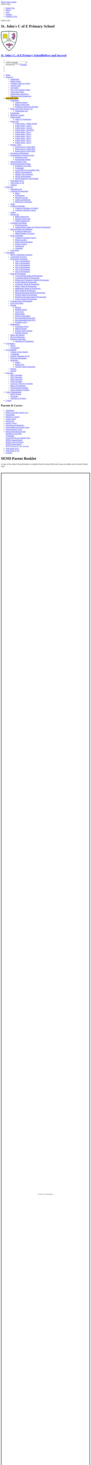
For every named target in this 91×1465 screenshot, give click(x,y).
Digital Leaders (21, 240)
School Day (14, 250)
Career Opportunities (13, 392)
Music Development (18, 386)
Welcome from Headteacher (20, 96)
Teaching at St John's (18, 398)
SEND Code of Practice (24, 174)
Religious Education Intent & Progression (30, 297)
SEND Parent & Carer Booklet (26, 179)
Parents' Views (15, 145)
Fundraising (14, 113)
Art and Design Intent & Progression (29, 276)
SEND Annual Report (23, 172)
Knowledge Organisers (19, 259)
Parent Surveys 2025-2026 (25, 151)
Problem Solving (21, 333)
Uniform (13, 185)
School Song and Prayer (19, 94)
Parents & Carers (12, 98)
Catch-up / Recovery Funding (21, 384)
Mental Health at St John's (25, 233)
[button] (11, 20)
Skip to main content (8, 2)
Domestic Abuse (21, 157)
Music (17, 193)
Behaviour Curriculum (23, 202)
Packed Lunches (21, 225)
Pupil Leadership (16, 236)
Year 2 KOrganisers (22, 263)
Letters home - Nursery (23, 128)
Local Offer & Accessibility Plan (27, 170)
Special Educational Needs (20, 164)
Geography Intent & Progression (27, 284)
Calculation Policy (22, 326)
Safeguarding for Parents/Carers (22, 155)
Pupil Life (9, 187)
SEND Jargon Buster (23, 176)
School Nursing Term (18, 162)
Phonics (18, 307)
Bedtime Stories (21, 310)
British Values (15, 81)
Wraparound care (21, 111)
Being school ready (22, 105)
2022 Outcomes (16, 375)
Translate (23, 65)
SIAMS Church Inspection (25, 367)
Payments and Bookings (19, 153)
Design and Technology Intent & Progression (32, 280)
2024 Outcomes (16, 379)
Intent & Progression (18, 274)
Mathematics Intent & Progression (28, 288)
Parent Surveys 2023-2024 (25, 147)
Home (8, 75)
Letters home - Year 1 (23, 132)
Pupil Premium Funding (19, 388)
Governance (10, 343)
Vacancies (14, 396)
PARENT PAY (11, 16)
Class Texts (19, 312)
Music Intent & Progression (25, 291)
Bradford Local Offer (23, 166)
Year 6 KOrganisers (22, 272)
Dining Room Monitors (24, 242)
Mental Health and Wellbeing (21, 229)
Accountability (11, 350)
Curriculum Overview (18, 257)
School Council (21, 244)
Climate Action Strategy (19, 352)
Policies (13, 369)
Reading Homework (22, 219)
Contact (8, 400)
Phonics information (22, 316)
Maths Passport (21, 329)
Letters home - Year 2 (23, 134)
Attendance (14, 100)
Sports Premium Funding (19, 390)
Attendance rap (16, 189)
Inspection (14, 360)
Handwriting (20, 314)
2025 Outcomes (16, 381)
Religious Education (18, 339)
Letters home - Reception (24, 130)
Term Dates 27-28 (17, 183)
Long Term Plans (16, 303)
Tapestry (9, 14)
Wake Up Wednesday (23, 119)
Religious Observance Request (26, 107)
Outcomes (9, 373)
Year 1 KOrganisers (22, 261)
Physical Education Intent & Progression (30, 293)
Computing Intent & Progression (27, 278)
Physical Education (17, 337)
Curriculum (10, 253)
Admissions (14, 79)
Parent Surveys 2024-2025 (25, 149)
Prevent (13, 371)
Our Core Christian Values (20, 90)
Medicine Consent (17, 115)
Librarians (19, 248)
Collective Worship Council (25, 210)
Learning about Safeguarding (21, 301)
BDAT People (15, 394)
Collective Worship (17, 206)
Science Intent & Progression (26, 299)
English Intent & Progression (26, 282)
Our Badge (14, 88)
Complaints (19, 168)
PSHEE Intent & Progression (26, 295)
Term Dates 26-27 (17, 181)
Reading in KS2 (21, 322)
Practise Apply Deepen (23, 331)
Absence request (21, 102)
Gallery (13, 212)
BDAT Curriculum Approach (21, 255)
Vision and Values (17, 92)
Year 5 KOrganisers (22, 269)
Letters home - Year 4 (23, 138)
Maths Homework (22, 217)
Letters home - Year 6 (23, 143)
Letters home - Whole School (26, 124)
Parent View (10, 8)
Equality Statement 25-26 (19, 356)
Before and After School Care (21, 109)
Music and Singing (17, 335)
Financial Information (18, 358)
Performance (20, 195)
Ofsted (17, 362)
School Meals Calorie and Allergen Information (33, 227)
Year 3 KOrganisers (22, 265)
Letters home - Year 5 (23, 140)
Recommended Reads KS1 (25, 318)
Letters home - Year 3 (23, 136)
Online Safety (15, 117)
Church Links (15, 86)
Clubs (12, 204)
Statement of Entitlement (24, 341)
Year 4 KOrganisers (22, 267)
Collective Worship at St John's (26, 208)
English (13, 305)
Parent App (14, 121)
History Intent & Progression (26, 286)
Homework (14, 214)
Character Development (19, 191)
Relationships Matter (23, 160)
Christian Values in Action (20, 83)
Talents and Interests (22, 200)
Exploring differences (23, 231)
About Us (9, 77)
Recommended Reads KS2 (25, 320)
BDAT (8, 10)
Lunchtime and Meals (18, 223)
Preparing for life (21, 198)
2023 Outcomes (16, 377)
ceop (7, 12)
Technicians (19, 246)
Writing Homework (22, 221)
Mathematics (15, 324)
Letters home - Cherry (23, 126)
